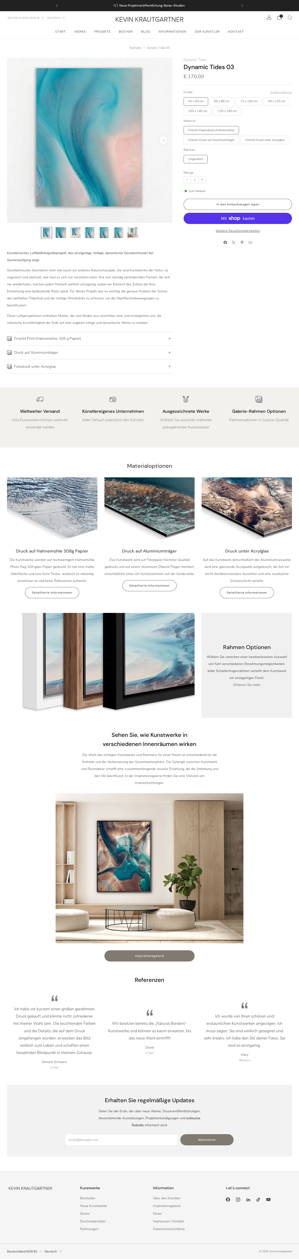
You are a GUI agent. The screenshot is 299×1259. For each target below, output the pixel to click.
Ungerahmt (195, 159)
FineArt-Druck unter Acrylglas (265, 140)
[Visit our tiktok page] (258, 1200)
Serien (85, 1213)
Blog (145, 32)
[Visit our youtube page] (268, 1200)
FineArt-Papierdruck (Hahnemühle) (211, 130)
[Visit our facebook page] (228, 1200)
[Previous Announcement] (57, 6)
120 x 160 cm (227, 111)
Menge (189, 173)
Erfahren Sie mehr (246, 684)
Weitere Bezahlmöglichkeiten (238, 230)
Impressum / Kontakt (168, 1221)
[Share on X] (233, 242)
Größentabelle (281, 92)
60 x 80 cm (221, 101)
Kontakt (236, 32)
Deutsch (54, 18)
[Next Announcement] (242, 6)
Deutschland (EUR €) (24, 18)
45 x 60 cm (195, 101)
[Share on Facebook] (225, 242)
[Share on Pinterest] (242, 242)
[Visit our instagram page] (238, 1200)
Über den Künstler (166, 1198)
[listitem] (150, 5)
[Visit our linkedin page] (248, 1200)
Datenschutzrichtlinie (169, 1229)
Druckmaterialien (93, 1221)
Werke (80, 32)
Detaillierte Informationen (52, 593)
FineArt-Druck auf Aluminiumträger (211, 140)
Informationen (172, 32)
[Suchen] (289, 17)
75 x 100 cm (248, 101)
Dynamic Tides (195, 59)
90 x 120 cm (276, 101)
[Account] (269, 17)
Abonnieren (207, 1140)
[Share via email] (250, 242)
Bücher (126, 32)
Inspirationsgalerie (149, 956)
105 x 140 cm (197, 111)
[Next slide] (163, 140)
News (157, 1213)
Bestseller (88, 1198)
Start (60, 32)
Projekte (102, 32)
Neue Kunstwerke (93, 1205)
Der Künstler (207, 32)
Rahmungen (89, 1229)
